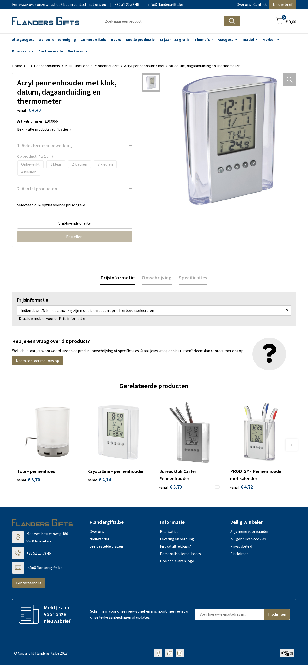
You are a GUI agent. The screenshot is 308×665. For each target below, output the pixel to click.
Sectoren (76, 51)
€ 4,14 (99, 480)
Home (17, 65)
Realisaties (169, 531)
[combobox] (162, 21)
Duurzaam (21, 51)
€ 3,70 (28, 480)
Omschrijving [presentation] (157, 277)
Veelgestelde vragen (106, 546)
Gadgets (225, 39)
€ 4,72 (241, 487)
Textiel (248, 39)
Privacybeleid (241, 546)
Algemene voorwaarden (249, 531)
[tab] (117, 278)
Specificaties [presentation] (193, 277)
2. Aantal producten (37, 189)
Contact (260, 4)
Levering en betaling (177, 538)
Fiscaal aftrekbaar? (175, 546)
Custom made (50, 51)
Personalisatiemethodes (180, 553)
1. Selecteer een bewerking (44, 145)
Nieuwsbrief (283, 4)
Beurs (116, 39)
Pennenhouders (47, 65)
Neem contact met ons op (37, 360)
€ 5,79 (170, 487)
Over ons (244, 4)
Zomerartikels (93, 39)
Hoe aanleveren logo (177, 560)
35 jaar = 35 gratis (175, 39)
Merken (269, 39)
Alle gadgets (23, 39)
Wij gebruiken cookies (248, 538)
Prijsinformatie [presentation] (117, 277)
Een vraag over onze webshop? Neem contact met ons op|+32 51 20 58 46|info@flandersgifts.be (97, 4)
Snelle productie (140, 39)
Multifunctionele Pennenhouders (92, 65)
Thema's (202, 39)
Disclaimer (239, 553)
